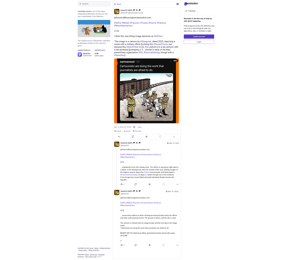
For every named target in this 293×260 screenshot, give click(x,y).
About (91, 248)
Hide (175, 61)
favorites (137, 131)
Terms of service (93, 250)
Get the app (93, 254)
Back (119, 4)
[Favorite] (146, 136)
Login (199, 42)
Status (96, 248)
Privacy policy (82, 250)
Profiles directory (104, 248)
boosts (118, 131)
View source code (90, 256)
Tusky (140, 127)
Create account (199, 37)
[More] (173, 137)
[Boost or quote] (132, 136)
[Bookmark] (160, 136)
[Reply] (119, 136)
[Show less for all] (178, 4)
